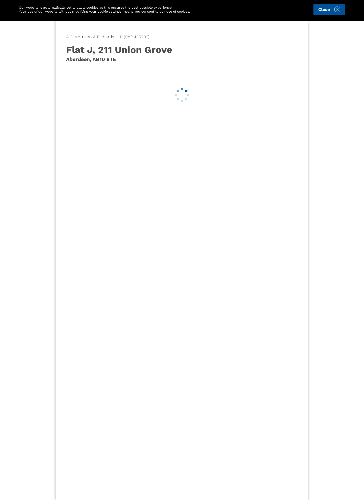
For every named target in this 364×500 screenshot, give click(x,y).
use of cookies (177, 11)
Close (324, 9)
